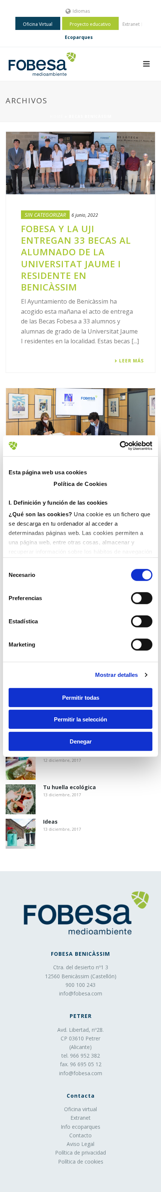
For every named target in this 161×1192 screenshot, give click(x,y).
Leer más (131, 361)
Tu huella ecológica (69, 787)
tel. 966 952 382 (80, 1055)
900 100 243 (80, 984)
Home (56, 116)
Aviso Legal (80, 1143)
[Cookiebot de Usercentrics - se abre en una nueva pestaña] (119, 446)
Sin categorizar (45, 214)
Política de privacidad (80, 1152)
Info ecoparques (80, 1126)
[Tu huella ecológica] (21, 799)
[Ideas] (21, 834)
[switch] (141, 598)
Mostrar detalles (116, 675)
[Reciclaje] (21, 765)
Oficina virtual (80, 1109)
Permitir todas (80, 697)
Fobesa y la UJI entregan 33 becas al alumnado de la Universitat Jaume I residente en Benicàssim (76, 257)
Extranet (80, 1117)
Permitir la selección (80, 719)
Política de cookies (80, 1161)
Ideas (50, 822)
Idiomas (81, 11)
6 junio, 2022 (85, 215)
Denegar (81, 741)
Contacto (80, 1135)
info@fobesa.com (80, 993)
